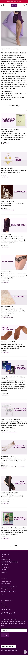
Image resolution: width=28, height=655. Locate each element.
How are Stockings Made (8, 342)
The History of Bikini (7, 168)
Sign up (5, 635)
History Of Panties (6, 271)
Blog (2, 594)
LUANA (2, 468)
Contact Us (3, 572)
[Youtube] (9, 613)
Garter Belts (22, 466)
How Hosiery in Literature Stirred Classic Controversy (13, 377)
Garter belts (11, 432)
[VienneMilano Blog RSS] (26, 110)
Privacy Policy (4, 569)
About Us (3, 603)
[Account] (23, 5)
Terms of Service (5, 567)
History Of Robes (6, 234)
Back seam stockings (10, 466)
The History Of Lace (7, 307)
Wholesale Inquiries (5, 609)
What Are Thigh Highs (6, 581)
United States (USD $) (7, 646)
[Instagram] (7, 613)
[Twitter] (2, 613)
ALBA (4, 466)
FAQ (2, 556)
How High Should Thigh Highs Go (9, 586)
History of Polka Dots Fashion (9, 493)
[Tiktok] (12, 613)
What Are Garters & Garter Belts (10, 419)
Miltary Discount (5, 564)
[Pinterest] (14, 613)
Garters (15, 432)
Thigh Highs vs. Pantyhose (7, 589)
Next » (15, 545)
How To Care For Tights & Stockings (9, 562)
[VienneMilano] (14, 5)
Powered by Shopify (13, 650)
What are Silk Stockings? (8, 201)
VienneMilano (6, 650)
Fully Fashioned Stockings (8, 456)
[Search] (4, 5)
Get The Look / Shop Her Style (8, 591)
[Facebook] (4, 613)
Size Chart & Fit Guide (6, 559)
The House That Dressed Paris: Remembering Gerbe (10, 130)
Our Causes (4, 606)
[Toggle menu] (1, 5)
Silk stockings (11, 210)
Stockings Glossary (5, 583)
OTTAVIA (11, 317)
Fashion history (6, 143)
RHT (5, 468)
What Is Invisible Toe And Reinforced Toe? (13, 528)
